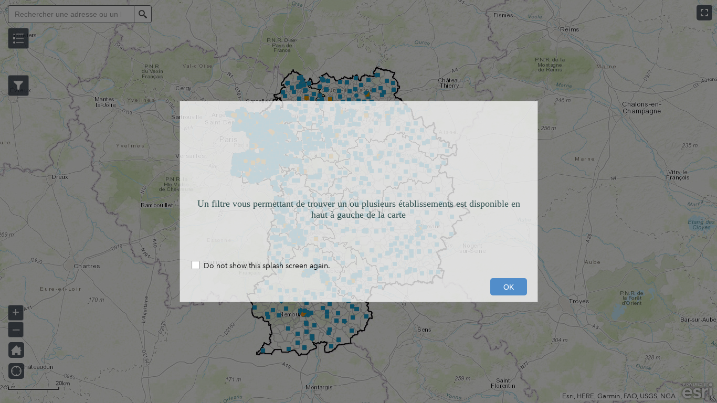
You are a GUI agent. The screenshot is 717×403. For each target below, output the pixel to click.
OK (508, 287)
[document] (359, 177)
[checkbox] (359, 266)
